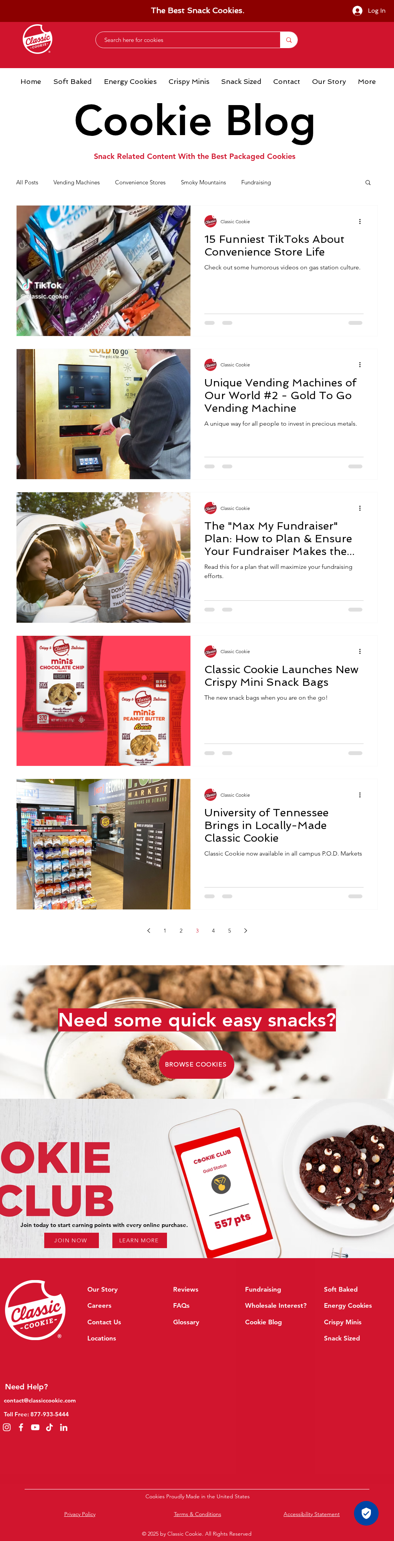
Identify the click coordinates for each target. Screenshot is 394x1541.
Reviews (186, 1289)
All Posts (27, 182)
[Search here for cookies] (288, 40)
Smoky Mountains (203, 182)
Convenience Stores (140, 182)
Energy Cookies (348, 1305)
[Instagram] (7, 1427)
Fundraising (256, 182)
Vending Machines (76, 182)
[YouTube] (35, 1427)
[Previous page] (148, 931)
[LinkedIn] (63, 1427)
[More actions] (362, 221)
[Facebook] (21, 1427)
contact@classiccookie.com (40, 1400)
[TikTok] (49, 1427)
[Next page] (245, 931)
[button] (368, 183)
